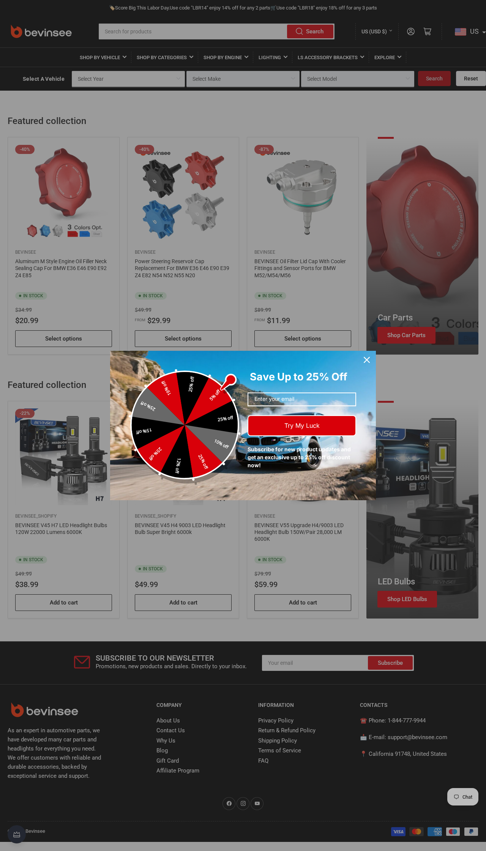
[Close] (367, 360)
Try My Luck (302, 425)
